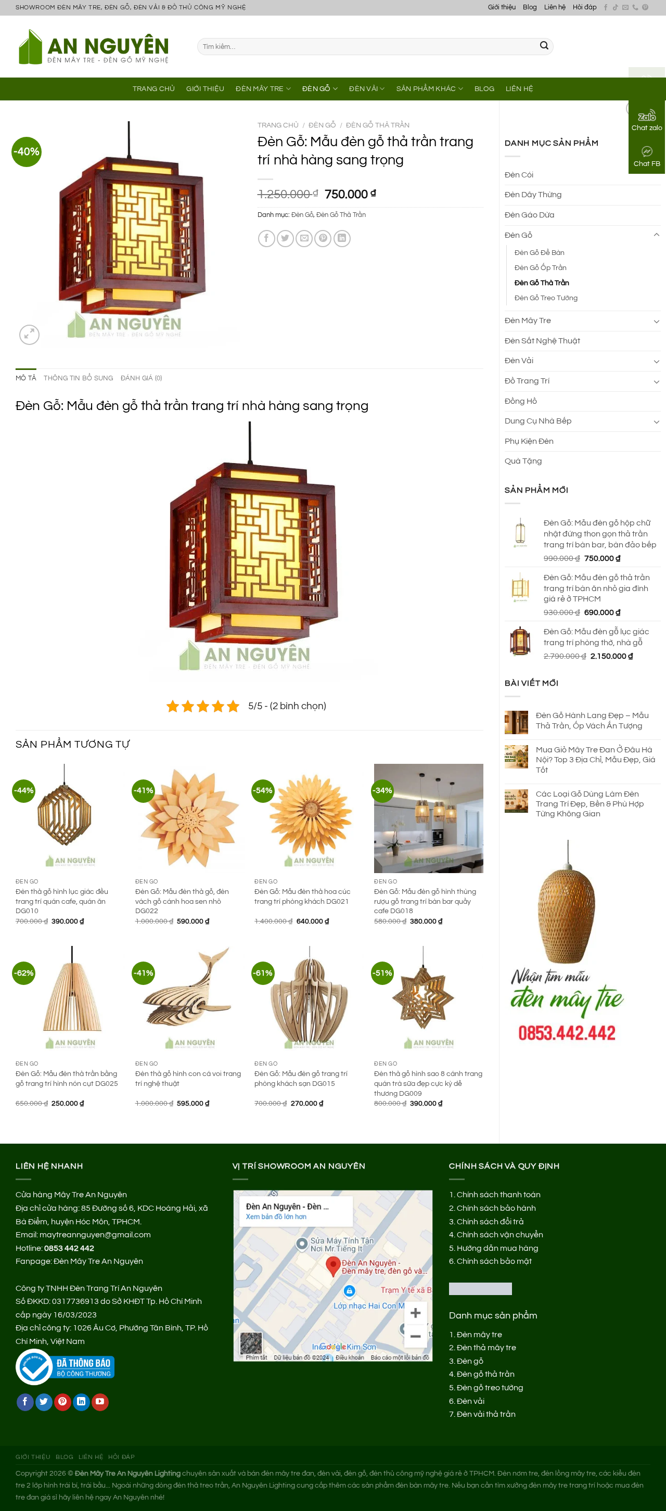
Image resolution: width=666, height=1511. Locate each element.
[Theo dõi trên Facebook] (606, 7)
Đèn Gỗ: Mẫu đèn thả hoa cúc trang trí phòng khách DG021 (302, 896)
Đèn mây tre (479, 1334)
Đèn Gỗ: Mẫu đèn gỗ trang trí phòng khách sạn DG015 (301, 1078)
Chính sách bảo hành (496, 1208)
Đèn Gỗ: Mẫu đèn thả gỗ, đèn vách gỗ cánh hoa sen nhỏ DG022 (182, 901)
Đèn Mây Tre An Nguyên (98, 1261)
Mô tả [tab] (26, 378)
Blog (530, 7)
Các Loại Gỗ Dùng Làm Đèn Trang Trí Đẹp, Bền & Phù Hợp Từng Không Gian (590, 804)
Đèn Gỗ (316, 89)
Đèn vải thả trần (486, 1414)
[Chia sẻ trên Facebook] (266, 238)
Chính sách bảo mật (494, 1261)
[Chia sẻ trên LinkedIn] (342, 238)
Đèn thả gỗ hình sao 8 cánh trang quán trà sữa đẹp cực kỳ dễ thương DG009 (428, 1083)
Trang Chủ (154, 89)
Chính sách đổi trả (490, 1222)
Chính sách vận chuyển (500, 1235)
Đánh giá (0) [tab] (141, 378)
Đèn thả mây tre (486, 1347)
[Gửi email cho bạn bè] (304, 238)
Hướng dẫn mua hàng (498, 1248)
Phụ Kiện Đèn (529, 441)
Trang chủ (278, 125)
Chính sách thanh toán (499, 1194)
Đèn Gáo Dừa (530, 215)
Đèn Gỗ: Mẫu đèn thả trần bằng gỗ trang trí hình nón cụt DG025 (67, 1078)
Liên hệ (555, 7)
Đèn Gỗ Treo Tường (546, 298)
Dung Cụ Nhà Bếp (538, 421)
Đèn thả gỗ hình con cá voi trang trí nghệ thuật (188, 1078)
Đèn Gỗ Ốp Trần (541, 268)
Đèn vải (470, 1401)
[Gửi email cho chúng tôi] (625, 7)
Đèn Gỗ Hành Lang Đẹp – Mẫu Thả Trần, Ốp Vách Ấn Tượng (592, 720)
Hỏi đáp (585, 7)
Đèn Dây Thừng (533, 194)
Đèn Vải (363, 89)
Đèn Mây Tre (260, 89)
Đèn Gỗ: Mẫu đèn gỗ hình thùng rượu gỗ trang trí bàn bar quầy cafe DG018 (425, 901)
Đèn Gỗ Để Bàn (540, 253)
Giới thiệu (502, 7)
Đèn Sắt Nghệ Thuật (542, 341)
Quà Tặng (523, 461)
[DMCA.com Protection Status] (480, 1288)
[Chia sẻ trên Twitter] (285, 238)
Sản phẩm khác (426, 89)
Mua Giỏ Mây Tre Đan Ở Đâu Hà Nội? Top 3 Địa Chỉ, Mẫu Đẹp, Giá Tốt (596, 760)
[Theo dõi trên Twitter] (44, 1402)
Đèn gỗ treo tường (490, 1388)
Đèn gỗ (470, 1361)
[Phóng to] (29, 335)
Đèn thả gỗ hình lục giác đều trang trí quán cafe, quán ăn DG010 (62, 901)
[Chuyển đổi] (656, 235)
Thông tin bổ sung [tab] (78, 378)
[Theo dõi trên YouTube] (100, 1402)
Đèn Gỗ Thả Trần (542, 283)
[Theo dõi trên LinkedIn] (81, 1402)
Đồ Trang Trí (527, 381)
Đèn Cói (519, 175)
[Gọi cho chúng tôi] (635, 7)
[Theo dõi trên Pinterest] (645, 7)
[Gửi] (544, 47)
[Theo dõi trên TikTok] (615, 7)
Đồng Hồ (521, 401)
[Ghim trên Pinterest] (322, 238)
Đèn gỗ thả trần (486, 1374)
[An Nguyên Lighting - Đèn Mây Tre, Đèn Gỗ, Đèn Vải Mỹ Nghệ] (99, 46)
